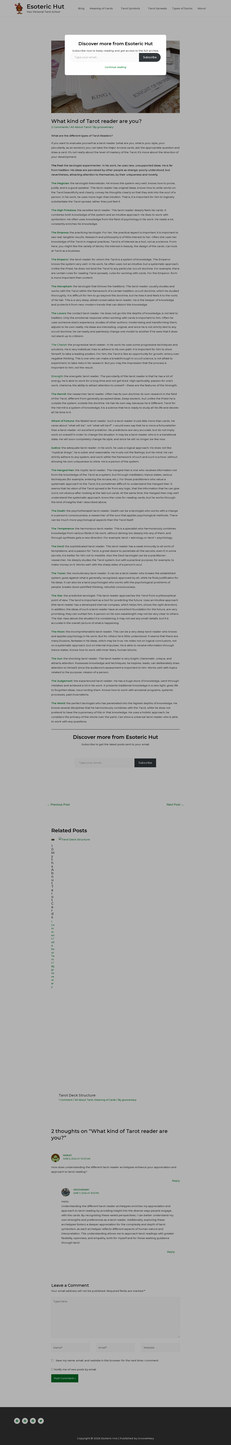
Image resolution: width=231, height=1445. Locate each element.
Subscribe (150, 57)
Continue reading (115, 67)
